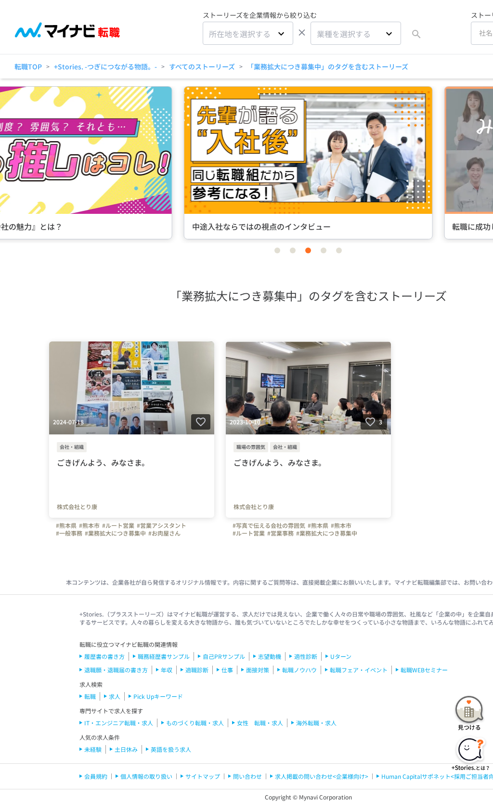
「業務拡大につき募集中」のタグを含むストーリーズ (327, 66)
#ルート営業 (118, 525)
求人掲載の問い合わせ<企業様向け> (321, 776)
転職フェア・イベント (359, 670)
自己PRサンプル (224, 656)
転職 (90, 696)
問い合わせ (247, 776)
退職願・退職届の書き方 (116, 670)
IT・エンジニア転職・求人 (118, 723)
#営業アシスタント (161, 525)
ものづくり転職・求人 (195, 723)
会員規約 (95, 776)
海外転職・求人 (316, 723)
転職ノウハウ (299, 670)
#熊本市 (89, 525)
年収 (166, 670)
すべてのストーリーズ (202, 66)
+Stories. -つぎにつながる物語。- (105, 66)
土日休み (126, 749)
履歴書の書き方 (104, 656)
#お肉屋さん (164, 533)
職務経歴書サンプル (164, 656)
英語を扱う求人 (171, 749)
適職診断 (196, 670)
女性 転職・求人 (260, 723)
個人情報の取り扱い (146, 776)
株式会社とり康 (77, 507)
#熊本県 (66, 525)
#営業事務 (280, 533)
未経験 (93, 749)
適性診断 (305, 656)
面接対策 (257, 670)
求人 (114, 696)
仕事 (227, 670)
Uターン (340, 656)
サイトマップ (202, 776)
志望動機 (269, 656)
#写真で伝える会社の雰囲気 (269, 525)
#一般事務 (69, 533)
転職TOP (28, 66)
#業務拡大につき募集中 (115, 533)
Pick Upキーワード (158, 696)
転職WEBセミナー (424, 670)
